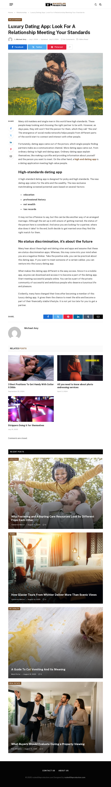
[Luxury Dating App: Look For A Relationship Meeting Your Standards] (55, 84)
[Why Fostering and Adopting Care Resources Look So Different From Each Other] (55, 493)
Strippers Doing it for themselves (26, 425)
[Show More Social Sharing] (69, 47)
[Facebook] (11, 128)
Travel (12, 534)
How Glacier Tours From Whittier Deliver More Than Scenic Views (54, 594)
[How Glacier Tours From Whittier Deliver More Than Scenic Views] (55, 568)
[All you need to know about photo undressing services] (80, 368)
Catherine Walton (18, 525)
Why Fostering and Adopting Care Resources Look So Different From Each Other (52, 518)
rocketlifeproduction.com (74, 777)
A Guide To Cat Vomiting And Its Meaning (38, 669)
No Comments (69, 39)
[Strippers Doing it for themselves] (31, 409)
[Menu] (11, 4)
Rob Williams (16, 749)
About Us (63, 771)
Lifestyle (13, 459)
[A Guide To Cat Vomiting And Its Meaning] (55, 642)
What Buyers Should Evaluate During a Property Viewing (48, 744)
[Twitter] (11, 135)
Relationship (15, 19)
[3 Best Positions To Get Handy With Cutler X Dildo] (31, 368)
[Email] (11, 156)
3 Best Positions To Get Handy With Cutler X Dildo (31, 386)
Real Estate (14, 683)
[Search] (100, 4)
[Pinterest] (11, 149)
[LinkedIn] (11, 142)
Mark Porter (16, 674)
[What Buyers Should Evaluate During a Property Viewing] (55, 717)
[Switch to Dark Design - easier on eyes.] (95, 4)
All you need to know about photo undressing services (75, 386)
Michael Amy (21, 39)
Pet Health (14, 608)
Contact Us (48, 771)
